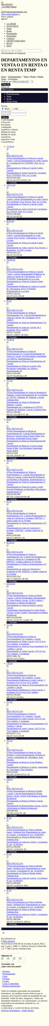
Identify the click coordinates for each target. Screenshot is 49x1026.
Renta (9, 31)
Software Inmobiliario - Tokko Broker (17, 1010)
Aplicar (5, 117)
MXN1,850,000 (17, 375)
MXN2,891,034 (17, 578)
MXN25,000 (16, 455)
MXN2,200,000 (16, 849)
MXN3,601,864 (18, 180)
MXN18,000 (18, 774)
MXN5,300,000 (14, 216)
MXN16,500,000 (20, 620)
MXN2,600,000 (16, 537)
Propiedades (12, 33)
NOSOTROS (12, 26)
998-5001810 (9, 941)
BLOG (10, 43)
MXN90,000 (16, 813)
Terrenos (6, 971)
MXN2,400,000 (18, 921)
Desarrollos (11, 36)
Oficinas (6, 979)
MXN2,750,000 (17, 334)
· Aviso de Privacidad (10, 953)
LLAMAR (11, 24)
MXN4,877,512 (15, 735)
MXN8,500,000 (18, 496)
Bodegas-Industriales (11, 986)
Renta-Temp (12, 101)
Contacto (10, 38)
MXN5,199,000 (17, 414)
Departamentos (14, 77)
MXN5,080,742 (16, 658)
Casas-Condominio (10, 983)
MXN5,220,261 (15, 296)
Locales (5, 981)
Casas (4, 976)
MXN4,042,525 (14, 255)
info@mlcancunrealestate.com (14, 12)
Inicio (9, 46)
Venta (9, 28)
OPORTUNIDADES (16, 41)
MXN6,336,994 (15, 697)
